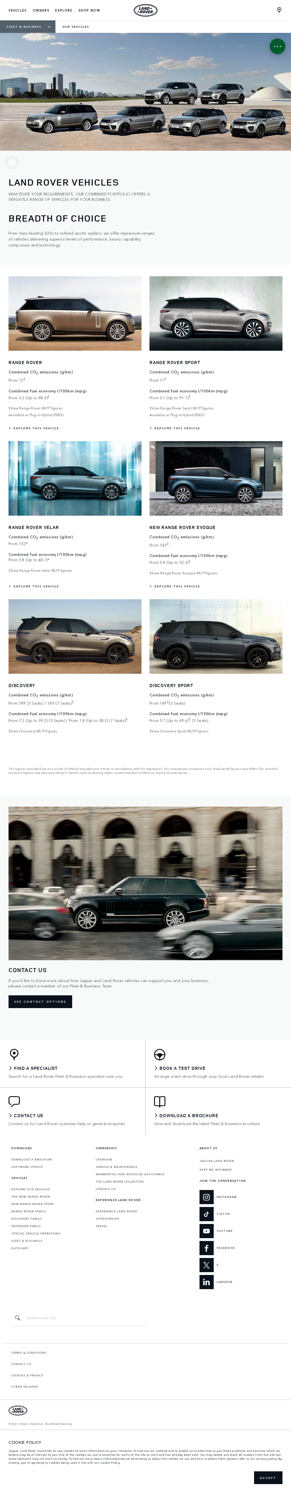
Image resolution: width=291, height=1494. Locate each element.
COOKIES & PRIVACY (27, 1375)
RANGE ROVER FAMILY (29, 1211)
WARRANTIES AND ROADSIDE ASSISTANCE (130, 1174)
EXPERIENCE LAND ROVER (116, 1211)
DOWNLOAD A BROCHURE (31, 1159)
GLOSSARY (20, 1248)
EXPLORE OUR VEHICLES (30, 1189)
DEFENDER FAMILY (26, 1226)
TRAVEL (101, 1226)
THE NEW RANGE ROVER (30, 1196)
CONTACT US (106, 1189)
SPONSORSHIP (107, 1219)
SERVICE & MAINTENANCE (117, 1167)
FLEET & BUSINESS (27, 1241)
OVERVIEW (104, 1159)
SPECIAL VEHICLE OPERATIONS (36, 1233)
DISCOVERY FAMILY (26, 1219)
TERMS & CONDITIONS (29, 1353)
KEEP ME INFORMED (215, 1170)
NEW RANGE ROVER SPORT (32, 1204)
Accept (268, 1478)
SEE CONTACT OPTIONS (40, 1002)
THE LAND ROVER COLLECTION (120, 1181)
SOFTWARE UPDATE (27, 1167)
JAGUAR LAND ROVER (216, 1161)
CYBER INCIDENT (24, 1387)
